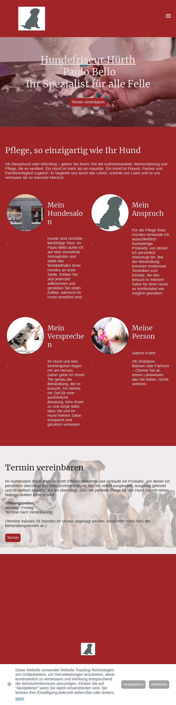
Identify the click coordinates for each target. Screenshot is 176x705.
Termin (13, 538)
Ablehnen (159, 684)
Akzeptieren (133, 684)
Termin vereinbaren (88, 102)
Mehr (19, 699)
